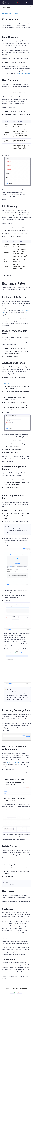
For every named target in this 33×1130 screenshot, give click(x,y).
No (20, 992)
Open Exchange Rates (13, 762)
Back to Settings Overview (10, 13)
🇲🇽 (17, 2)
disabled (6, 383)
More (28, 3)
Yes (13, 992)
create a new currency (23, 73)
